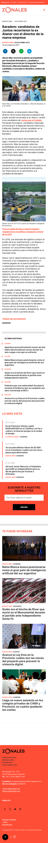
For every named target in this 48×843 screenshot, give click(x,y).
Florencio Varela (12, 437)
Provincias (7, 762)
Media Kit (6, 800)
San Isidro (13, 2)
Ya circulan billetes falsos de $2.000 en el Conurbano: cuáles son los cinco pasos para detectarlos (23, 450)
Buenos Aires (7, 21)
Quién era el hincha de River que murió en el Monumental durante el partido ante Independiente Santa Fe (25, 375)
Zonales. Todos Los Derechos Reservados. (28, 830)
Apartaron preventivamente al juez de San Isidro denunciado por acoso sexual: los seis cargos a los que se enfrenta (25, 349)
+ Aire (4, 822)
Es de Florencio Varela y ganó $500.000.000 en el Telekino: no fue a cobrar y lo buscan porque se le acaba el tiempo (23, 430)
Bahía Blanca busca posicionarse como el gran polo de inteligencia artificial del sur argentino (25, 362)
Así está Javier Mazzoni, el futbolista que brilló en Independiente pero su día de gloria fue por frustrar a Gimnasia (23, 470)
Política (16, 652)
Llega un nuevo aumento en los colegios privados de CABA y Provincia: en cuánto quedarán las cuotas (22, 705)
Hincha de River (23, 2)
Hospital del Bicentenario (37, 2)
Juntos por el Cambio (31, 120)
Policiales (17, 606)
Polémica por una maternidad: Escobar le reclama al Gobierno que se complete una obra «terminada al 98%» (25, 388)
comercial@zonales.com (11, 789)
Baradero (6, 323)
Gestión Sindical (9, 820)
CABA (14, 757)
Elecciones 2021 (21, 21)
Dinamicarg (7, 825)
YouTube (15, 809)
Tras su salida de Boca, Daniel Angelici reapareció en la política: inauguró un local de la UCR (22, 232)
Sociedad (23, 437)
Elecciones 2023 (9, 765)
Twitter (9, 809)
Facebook (4, 809)
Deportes (20, 477)
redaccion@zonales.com (11, 791)
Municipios (7, 757)
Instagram (20, 809)
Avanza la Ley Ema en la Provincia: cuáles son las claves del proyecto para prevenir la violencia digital (25, 400)
